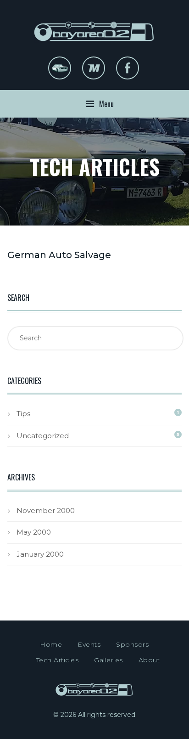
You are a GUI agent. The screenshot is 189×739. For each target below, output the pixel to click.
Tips (23, 413)
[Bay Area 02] (94, 21)
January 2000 (40, 554)
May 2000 (34, 532)
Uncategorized (43, 435)
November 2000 (46, 510)
